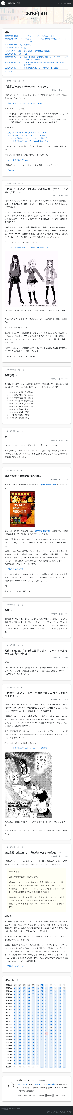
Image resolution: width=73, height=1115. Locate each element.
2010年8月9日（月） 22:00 (59, 479)
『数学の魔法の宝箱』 (16, 569)
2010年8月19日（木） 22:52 (59, 440)
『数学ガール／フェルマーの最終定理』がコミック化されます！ (36, 694)
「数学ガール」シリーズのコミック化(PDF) (24, 103)
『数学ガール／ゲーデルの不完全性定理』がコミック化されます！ (36, 191)
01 (15, 985)
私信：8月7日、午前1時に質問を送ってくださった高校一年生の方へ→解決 (36, 652)
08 (46, 985)
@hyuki (41, 1080)
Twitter (19, 1095)
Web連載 (51, 1084)
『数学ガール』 (23, 1084)
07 (42, 985)
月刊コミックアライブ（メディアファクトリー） (27, 135)
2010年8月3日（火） (13, 68)
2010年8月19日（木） (14, 48)
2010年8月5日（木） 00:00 (59, 699)
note (25, 1095)
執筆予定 (27, 45)
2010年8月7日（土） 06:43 (59, 657)
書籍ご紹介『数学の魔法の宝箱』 (37, 51)
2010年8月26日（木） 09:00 (59, 379)
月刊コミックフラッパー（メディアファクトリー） (27, 133)
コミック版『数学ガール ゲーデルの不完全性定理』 (28, 141)
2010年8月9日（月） (13, 51)
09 (51, 988)
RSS (60, 3)
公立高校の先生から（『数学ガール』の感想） (42, 68)
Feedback (67, 3)
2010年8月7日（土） (13, 57)
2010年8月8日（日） (13, 54)
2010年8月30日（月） (14, 36)
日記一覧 (8, 71)
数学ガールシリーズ (15, 966)
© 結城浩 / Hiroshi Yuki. (11, 1109)
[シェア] (11, 32)
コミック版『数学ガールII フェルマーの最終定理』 (28, 138)
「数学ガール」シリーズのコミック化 (39, 36)
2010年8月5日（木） (13, 62)
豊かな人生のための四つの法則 (59, 1112)
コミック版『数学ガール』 (18, 160)
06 (37, 985)
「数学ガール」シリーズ (17, 170)
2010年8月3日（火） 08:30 (59, 856)
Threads (56, 1095)
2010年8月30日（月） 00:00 (59, 90)
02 (20, 985)
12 (64, 988)
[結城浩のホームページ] (3, 3)
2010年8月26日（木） (14, 45)
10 (55, 988)
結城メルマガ (40, 1084)
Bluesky (49, 1095)
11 (60, 988)
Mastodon (42, 1095)
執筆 (25, 54)
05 (33, 985)
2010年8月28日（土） (14, 39)
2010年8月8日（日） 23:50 (59, 614)
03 (24, 985)
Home (63, 1095)
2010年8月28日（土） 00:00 (59, 196)
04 (29, 985)
